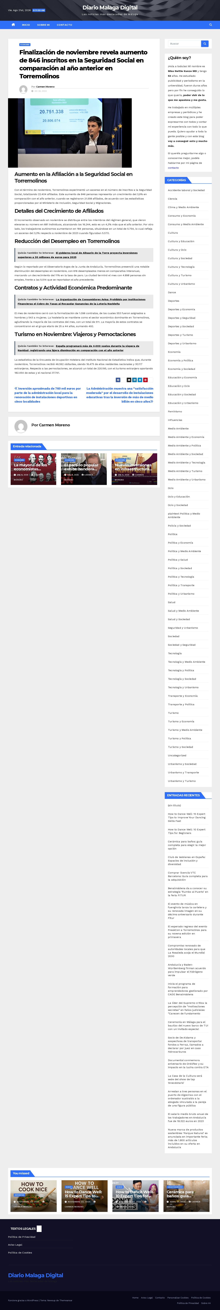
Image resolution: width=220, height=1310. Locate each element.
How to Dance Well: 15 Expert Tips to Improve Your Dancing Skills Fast (187, 817)
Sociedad (174, 636)
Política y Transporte (181, 585)
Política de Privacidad (21, 1236)
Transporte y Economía (183, 695)
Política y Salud (178, 559)
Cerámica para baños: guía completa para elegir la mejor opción (187, 845)
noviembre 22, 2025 (28, 1202)
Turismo (173, 712)
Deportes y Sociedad (181, 326)
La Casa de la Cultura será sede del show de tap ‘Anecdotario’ (185, 1079)
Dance (172, 292)
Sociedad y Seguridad (182, 644)
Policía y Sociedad (179, 525)
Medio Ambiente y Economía (186, 437)
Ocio (170, 488)
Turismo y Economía (181, 721)
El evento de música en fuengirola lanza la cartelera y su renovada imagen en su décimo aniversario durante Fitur (187, 910)
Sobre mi (43, 24)
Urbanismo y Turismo (182, 780)
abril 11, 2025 (178, 1202)
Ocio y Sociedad (178, 505)
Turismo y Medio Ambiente (185, 729)
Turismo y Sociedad (180, 746)
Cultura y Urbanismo (181, 283)
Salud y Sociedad (179, 619)
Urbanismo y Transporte (183, 772)
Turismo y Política (179, 738)
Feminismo (175, 411)
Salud (171, 602)
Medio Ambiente (178, 428)
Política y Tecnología (181, 576)
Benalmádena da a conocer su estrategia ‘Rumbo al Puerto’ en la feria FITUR (188, 892)
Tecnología (175, 653)
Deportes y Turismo (180, 334)
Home (135, 1298)
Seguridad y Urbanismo (183, 627)
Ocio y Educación (179, 496)
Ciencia (172, 198)
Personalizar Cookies (178, 1298)
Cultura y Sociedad (180, 258)
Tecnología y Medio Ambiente (186, 661)
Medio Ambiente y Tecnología (186, 462)
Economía (24, 44)
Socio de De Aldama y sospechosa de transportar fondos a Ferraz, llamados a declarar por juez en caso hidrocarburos (185, 1044)
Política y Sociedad (180, 568)
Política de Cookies (20, 1252)
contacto (173, 167)
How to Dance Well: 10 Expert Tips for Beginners (134, 1196)
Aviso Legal (15, 1244)
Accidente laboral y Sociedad (186, 190)
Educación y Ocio (179, 385)
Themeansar (65, 1300)
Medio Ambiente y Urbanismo (187, 479)
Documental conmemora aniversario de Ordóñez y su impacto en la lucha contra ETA (188, 1064)
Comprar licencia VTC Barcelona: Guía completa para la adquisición (188, 876)
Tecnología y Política (181, 670)
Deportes (173, 300)
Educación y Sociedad (182, 394)
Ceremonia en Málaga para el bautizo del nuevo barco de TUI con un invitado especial (188, 1025)
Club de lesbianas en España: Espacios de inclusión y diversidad (187, 861)
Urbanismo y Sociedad (182, 763)
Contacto (64, 24)
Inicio (26, 24)
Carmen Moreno (45, 86)
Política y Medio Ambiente (184, 551)
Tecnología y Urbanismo (183, 687)
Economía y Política (180, 360)
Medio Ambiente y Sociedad (185, 454)
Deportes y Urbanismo (182, 343)
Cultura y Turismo (179, 275)
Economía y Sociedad (181, 368)
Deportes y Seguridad (181, 317)
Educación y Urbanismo (183, 402)
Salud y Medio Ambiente (183, 610)
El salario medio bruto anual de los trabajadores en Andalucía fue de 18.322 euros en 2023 (188, 1117)
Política (172, 534)
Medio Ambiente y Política (184, 445)
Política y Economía (180, 542)
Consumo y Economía (182, 215)
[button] (210, 24)
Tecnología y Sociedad (182, 678)
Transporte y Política (181, 704)
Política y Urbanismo (181, 593)
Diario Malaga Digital (109, 7)
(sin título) (174, 805)
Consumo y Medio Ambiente (186, 224)
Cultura (173, 232)
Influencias (175, 420)
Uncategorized (177, 755)
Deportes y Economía (181, 309)
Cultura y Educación (181, 241)
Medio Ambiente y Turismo (185, 471)
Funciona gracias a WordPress (23, 1300)
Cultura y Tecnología (181, 266)
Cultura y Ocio (177, 249)
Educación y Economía (182, 377)
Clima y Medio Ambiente (183, 207)
